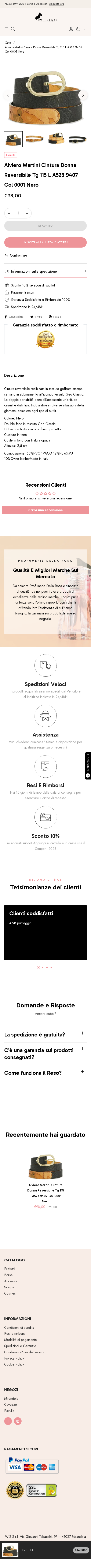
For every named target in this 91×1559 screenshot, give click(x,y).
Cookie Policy (14, 1364)
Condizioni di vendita (19, 1327)
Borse (8, 1275)
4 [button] (51, 967)
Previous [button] (8, 95)
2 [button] (42, 967)
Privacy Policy (14, 1358)
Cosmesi (10, 1293)
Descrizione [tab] (14, 375)
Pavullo (9, 1410)
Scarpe (9, 1287)
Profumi (9, 1268)
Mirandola (11, 1398)
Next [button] (83, 95)
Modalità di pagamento (20, 1339)
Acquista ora (50, 4)
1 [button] (38, 967)
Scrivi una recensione (45, 510)
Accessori (11, 1281)
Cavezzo (10, 1404)
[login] (69, 29)
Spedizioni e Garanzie (20, 1345)
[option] (45, 93)
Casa (8, 42)
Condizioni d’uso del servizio (24, 1352)
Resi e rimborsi (14, 1333)
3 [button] (47, 967)
